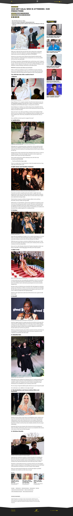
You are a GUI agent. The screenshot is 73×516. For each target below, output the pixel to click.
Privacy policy (13, 509)
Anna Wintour (34, 52)
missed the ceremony (17, 103)
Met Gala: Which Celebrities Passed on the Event (27, 481)
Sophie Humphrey (19, 13)
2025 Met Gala (18, 488)
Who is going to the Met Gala (28, 491)
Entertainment (14, 6)
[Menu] (11, 1)
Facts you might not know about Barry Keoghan (53, 52)
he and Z (25, 247)
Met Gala (37, 488)
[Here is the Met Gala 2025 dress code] (39, 477)
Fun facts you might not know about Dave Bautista (54, 82)
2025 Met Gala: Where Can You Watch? (24, 67)
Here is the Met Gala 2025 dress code (38, 481)
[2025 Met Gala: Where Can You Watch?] (16, 477)
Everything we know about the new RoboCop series (54, 67)
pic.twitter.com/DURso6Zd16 (17, 158)
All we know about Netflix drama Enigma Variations (54, 37)
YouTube (56, 510)
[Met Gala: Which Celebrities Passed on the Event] (27, 477)
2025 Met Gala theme (25, 488)
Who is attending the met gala (17, 491)
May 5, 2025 (24, 161)
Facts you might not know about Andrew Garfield (53, 96)
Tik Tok (52, 510)
